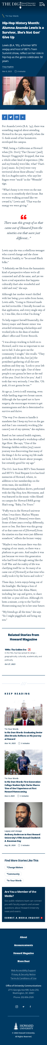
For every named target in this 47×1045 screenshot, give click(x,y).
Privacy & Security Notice (23, 974)
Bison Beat (23, 961)
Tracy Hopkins (7, 67)
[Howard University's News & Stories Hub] (11, 5)
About (23, 937)
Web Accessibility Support (23, 970)
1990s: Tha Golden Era (16, 649)
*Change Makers (15, 867)
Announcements (23, 945)
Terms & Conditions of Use (23, 978)
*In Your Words (12, 16)
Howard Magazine (23, 953)
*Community (13, 874)
